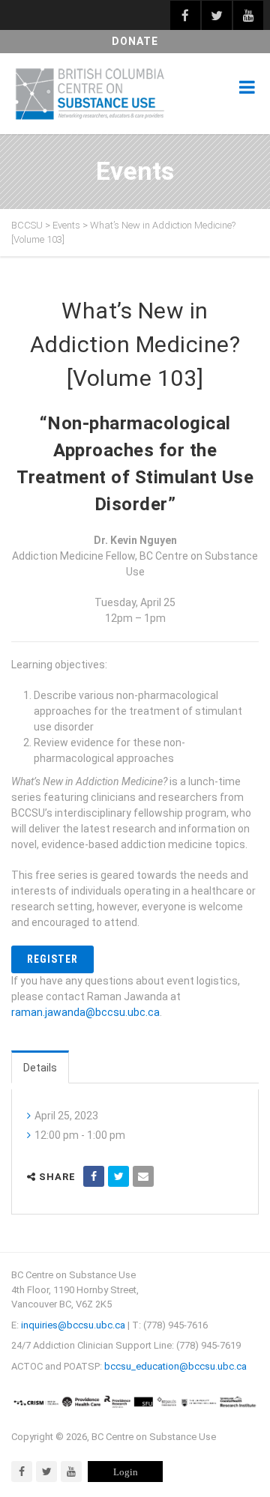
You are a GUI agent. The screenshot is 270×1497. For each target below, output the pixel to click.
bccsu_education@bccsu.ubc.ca (175, 1366)
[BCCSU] (90, 93)
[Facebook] (21, 1471)
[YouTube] (71, 1471)
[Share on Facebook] (93, 1176)
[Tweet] (118, 1176)
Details (40, 1068)
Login (125, 1472)
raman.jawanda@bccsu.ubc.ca (85, 1012)
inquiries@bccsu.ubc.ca (73, 1325)
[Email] (143, 1176)
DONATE (135, 41)
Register (52, 959)
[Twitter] (46, 1471)
